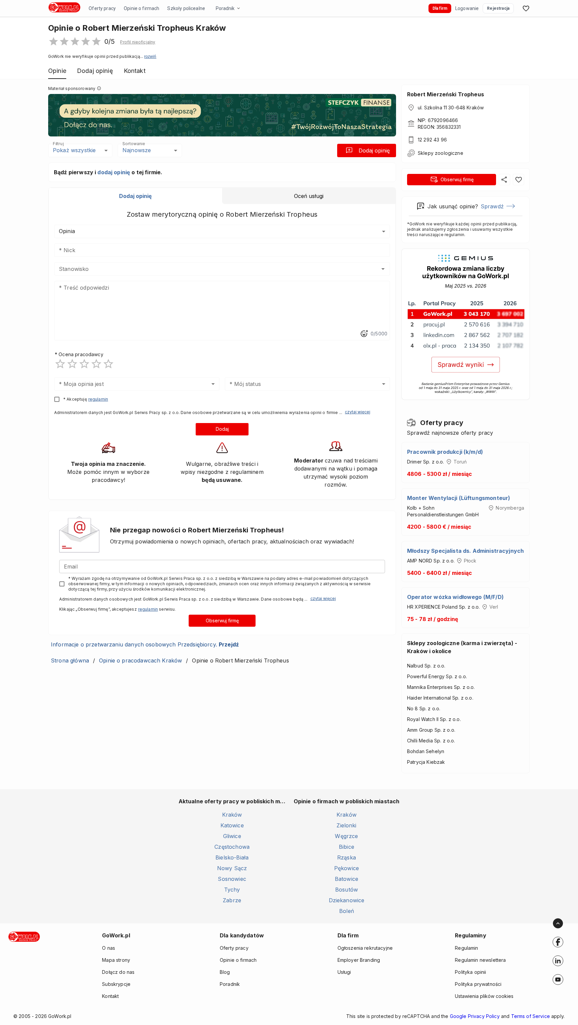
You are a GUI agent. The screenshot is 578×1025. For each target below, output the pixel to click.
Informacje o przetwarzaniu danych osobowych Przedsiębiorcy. (145, 644)
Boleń (346, 911)
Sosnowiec (232, 879)
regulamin (98, 399)
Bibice (346, 846)
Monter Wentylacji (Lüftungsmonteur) (458, 498)
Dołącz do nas (118, 972)
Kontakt (110, 996)
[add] (558, 942)
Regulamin (466, 948)
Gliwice (232, 836)
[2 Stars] (72, 364)
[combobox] (212, 269)
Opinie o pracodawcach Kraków (140, 660)
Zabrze (232, 900)
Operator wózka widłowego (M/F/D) (455, 597)
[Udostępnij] (504, 179)
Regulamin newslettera (480, 960)
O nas (108, 948)
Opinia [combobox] (67, 231)
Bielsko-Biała (232, 857)
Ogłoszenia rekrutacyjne (365, 948)
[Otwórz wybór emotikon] (364, 334)
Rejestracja (498, 8)
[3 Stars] (84, 364)
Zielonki (346, 825)
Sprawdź (492, 206)
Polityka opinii (470, 972)
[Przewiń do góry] (558, 923)
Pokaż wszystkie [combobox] (74, 150)
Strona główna (70, 660)
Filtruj (58, 143)
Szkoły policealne (186, 8)
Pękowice (346, 868)
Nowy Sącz (232, 868)
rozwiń (150, 56)
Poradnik (225, 8)
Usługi (344, 972)
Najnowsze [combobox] (136, 150)
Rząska (346, 857)
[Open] (383, 269)
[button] (137, 42)
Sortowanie (133, 143)
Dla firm (439, 8)
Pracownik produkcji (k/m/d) (445, 451)
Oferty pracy (102, 8)
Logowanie (467, 8)
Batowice (346, 879)
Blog (225, 972)
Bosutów (346, 889)
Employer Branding (359, 960)
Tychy (232, 889)
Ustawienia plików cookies (484, 996)
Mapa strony (116, 960)
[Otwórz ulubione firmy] (526, 8)
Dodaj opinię (374, 150)
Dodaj (222, 429)
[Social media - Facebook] (558, 942)
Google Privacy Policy (475, 1016)
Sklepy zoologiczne (440, 153)
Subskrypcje (116, 984)
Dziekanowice (347, 900)
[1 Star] (60, 364)
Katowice (232, 825)
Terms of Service (530, 1016)
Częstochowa (232, 846)
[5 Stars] (108, 364)
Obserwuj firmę (222, 620)
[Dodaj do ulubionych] (518, 179)
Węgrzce (346, 836)
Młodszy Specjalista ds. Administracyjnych (465, 550)
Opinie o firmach (141, 8)
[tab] (135, 196)
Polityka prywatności (478, 984)
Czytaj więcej (357, 411)
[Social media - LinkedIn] (558, 960)
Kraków (232, 814)
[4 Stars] (96, 364)
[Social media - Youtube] (558, 979)
